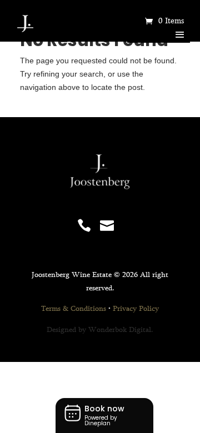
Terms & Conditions (73, 309)
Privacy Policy (136, 309)
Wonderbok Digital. (120, 330)
